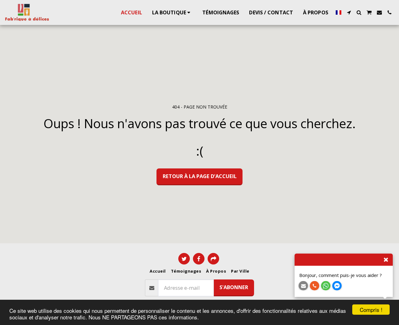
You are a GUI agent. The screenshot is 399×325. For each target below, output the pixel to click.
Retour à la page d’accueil (200, 176)
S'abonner (233, 287)
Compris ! (371, 309)
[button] (348, 12)
